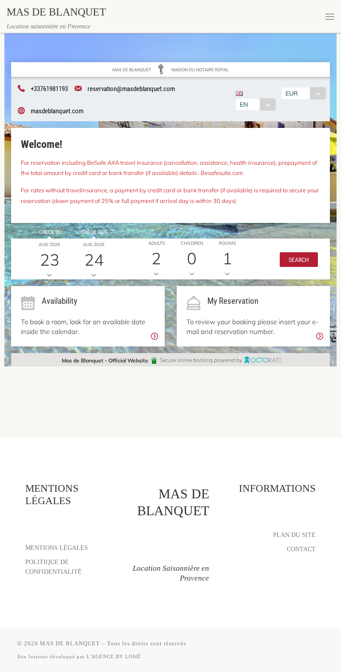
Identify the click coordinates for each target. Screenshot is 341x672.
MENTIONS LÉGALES (56, 547)
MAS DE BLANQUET (70, 643)
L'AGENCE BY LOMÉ (114, 656)
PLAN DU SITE (294, 534)
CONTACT (301, 549)
